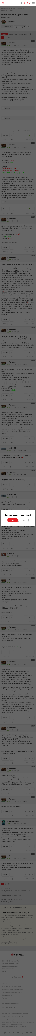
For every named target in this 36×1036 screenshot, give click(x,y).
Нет (23, 520)
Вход (28, 3)
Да (13, 520)
